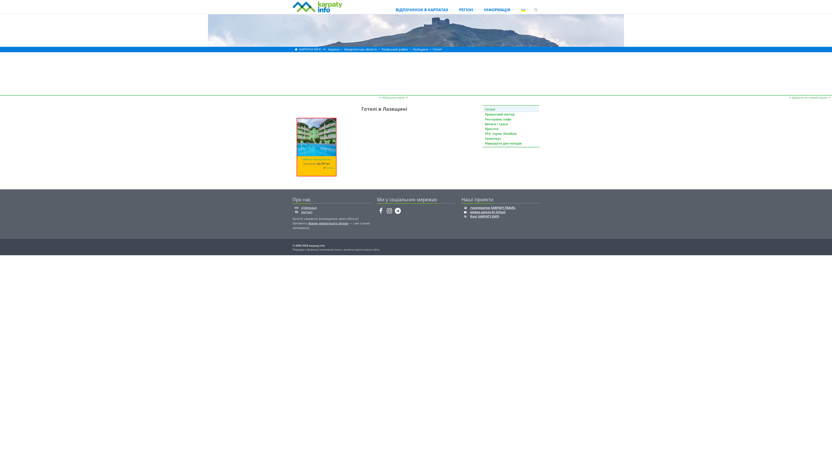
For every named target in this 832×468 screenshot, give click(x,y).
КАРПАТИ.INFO (310, 49)
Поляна (330, 167)
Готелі (437, 49)
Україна (334, 49)
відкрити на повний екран (809, 97)
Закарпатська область (360, 49)
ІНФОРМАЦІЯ (497, 9)
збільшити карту (393, 97)
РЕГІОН (466, 9)
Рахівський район (395, 49)
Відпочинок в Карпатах (422, 9)
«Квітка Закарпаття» (316, 159)
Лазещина (420, 49)
